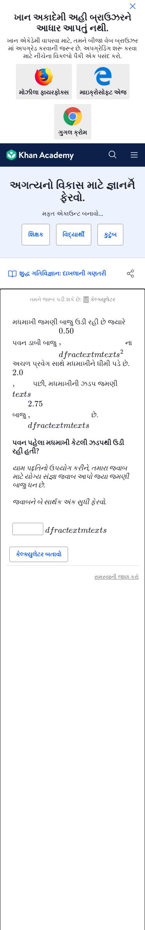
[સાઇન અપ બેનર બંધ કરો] (131, 180)
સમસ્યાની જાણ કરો (116, 577)
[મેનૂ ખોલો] (134, 154)
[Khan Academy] (37, 155)
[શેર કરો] (130, 273)
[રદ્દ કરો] (132, 6)
